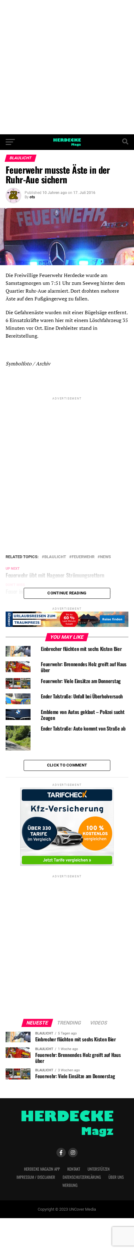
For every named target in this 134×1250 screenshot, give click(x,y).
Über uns (116, 1177)
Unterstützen (99, 1169)
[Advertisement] (67, 67)
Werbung (70, 1185)
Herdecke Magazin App (42, 1169)
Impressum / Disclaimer (36, 1177)
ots (32, 197)
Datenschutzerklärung (82, 1177)
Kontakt (73, 1169)
